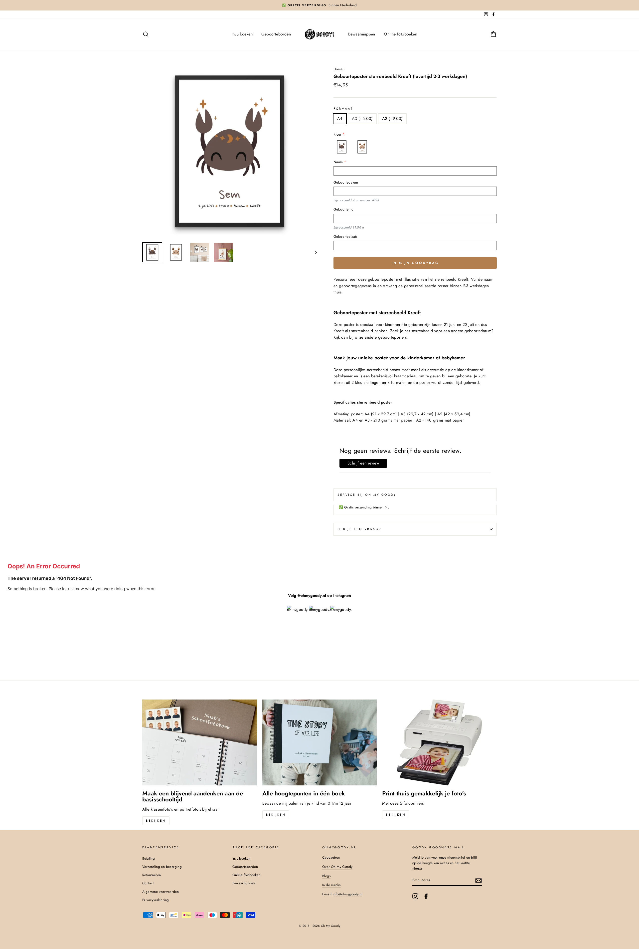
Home (338, 68)
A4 (339, 118)
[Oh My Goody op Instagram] (415, 896)
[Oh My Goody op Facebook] (426, 896)
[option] (319, 5)
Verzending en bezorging (162, 866)
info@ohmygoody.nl (347, 894)
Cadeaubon (331, 857)
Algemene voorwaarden (160, 891)
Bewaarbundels (244, 883)
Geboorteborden (276, 34)
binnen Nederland (342, 4)
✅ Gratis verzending (304, 5)
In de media (331, 884)
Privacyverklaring (155, 899)
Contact (148, 883)
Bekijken (156, 820)
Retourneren (151, 874)
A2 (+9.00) (392, 118)
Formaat (343, 108)
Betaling (148, 858)
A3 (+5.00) (362, 118)
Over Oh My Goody (337, 866)
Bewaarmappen (361, 34)
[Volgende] (314, 252)
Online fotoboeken (400, 34)
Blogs (326, 875)
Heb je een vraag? (359, 529)
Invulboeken (242, 34)
